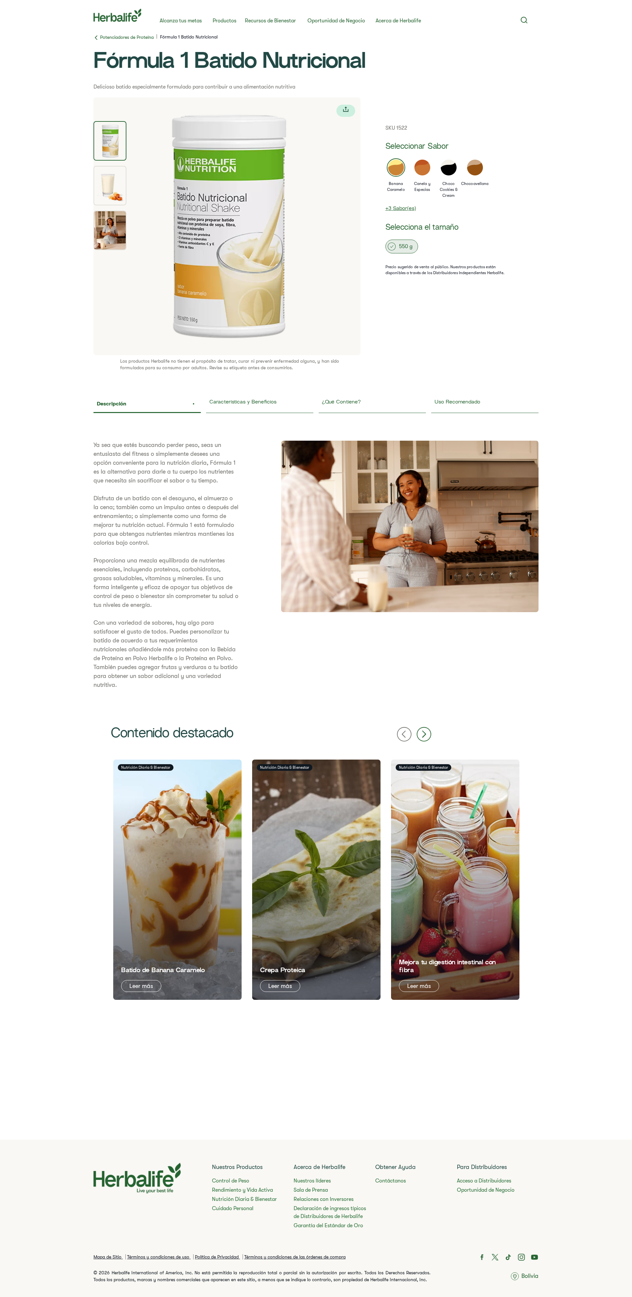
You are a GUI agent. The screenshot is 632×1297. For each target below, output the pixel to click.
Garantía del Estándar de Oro (328, 1226)
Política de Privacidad (217, 1256)
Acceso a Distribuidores (484, 1181)
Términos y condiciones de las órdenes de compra (295, 1256)
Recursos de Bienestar (270, 21)
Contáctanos (390, 1181)
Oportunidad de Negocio (336, 21)
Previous (404, 734)
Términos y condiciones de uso (159, 1256)
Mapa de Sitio (108, 1256)
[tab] (109, 141)
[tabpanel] (226, 226)
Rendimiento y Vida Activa (242, 1190)
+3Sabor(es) (400, 208)
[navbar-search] (524, 20)
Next (424, 734)
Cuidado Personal (232, 1208)
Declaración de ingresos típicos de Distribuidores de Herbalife (330, 1212)
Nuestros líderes (312, 1181)
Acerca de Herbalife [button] (398, 21)
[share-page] (345, 111)
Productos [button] (224, 21)
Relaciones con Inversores (324, 1199)
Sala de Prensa (311, 1190)
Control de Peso (230, 1181)
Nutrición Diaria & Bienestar (244, 1199)
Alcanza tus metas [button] (181, 21)
